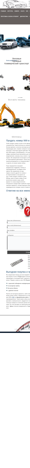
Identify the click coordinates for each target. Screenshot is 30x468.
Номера (16, 11)
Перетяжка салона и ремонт (10, 16)
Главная (3, 11)
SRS (27, 11)
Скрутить (10, 11)
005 (13, 297)
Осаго (22, 11)
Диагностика (24, 16)
